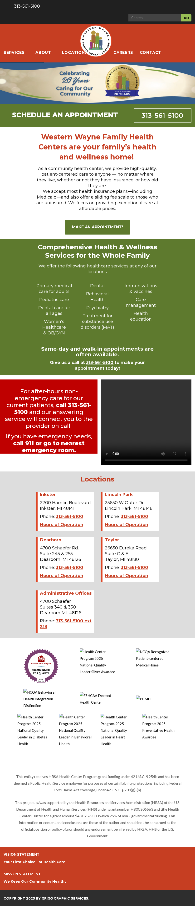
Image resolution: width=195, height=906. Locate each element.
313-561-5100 (162, 115)
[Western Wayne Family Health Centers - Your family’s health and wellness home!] (95, 33)
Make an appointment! (97, 227)
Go (186, 18)
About (44, 52)
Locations (75, 52)
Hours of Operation (61, 524)
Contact (150, 52)
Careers (123, 52)
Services (15, 52)
